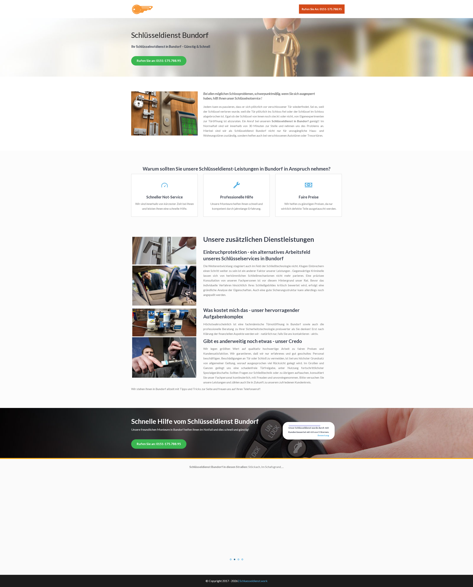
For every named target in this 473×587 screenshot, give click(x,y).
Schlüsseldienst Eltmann (205, 490)
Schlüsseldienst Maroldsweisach (200, 529)
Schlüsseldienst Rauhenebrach (201, 543)
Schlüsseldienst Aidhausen (204, 466)
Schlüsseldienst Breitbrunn (203, 471)
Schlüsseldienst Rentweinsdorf (201, 548)
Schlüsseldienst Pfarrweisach (202, 538)
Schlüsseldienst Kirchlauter (203, 514)
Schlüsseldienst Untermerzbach (200, 572)
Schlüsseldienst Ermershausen (201, 495)
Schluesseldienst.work (254, 581)
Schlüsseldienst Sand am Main (201, 558)
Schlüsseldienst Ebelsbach (203, 481)
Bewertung (323, 435)
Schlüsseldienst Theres (206, 567)
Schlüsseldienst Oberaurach (202, 534)
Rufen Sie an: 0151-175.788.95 (322, 9)
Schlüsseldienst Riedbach (204, 553)
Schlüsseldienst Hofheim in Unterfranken (194, 510)
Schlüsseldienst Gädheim (204, 500)
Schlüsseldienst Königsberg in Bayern (196, 524)
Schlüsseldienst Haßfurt (205, 505)
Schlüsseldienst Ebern (206, 486)
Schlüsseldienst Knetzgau (204, 519)
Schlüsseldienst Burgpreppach (201, 476)
